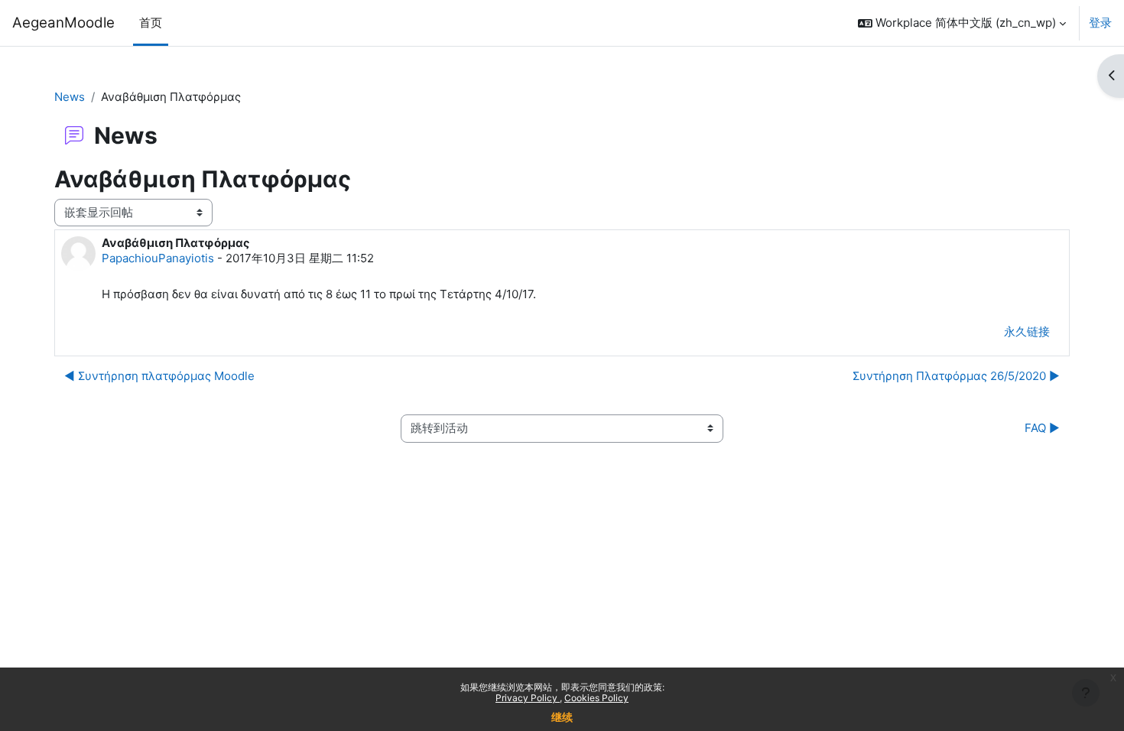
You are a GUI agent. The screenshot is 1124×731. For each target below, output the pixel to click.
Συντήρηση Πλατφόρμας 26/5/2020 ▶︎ (956, 376)
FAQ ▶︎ (1041, 428)
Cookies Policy (596, 697)
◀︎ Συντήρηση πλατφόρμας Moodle (159, 376)
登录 (1100, 22)
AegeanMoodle (63, 22)
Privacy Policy (527, 697)
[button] (962, 23)
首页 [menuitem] (150, 22)
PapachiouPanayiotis (158, 258)
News (69, 96)
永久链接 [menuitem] (1027, 331)
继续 (562, 716)
